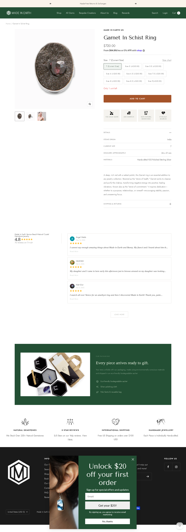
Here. (70, 439)
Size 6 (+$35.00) (113, 73)
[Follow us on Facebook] (168, 467)
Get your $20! (107, 505)
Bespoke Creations (87, 13)
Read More (74, 251)
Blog (115, 13)
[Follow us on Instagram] (176, 467)
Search (155, 13)
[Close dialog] (132, 459)
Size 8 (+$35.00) (113, 81)
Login (165, 13)
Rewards (125, 13)
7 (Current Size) (112, 66)
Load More (119, 314)
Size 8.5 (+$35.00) (134, 81)
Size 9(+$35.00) (155, 81)
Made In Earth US (114, 30)
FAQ (46, 492)
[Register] (147, 476)
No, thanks (107, 521)
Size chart (166, 60)
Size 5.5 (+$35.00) (153, 66)
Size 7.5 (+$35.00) (156, 73)
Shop (59, 13)
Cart (175, 13)
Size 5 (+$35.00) (132, 66)
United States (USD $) (16, 511)
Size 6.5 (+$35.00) (134, 73)
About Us (104, 13)
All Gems (70, 13)
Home (8, 23)
